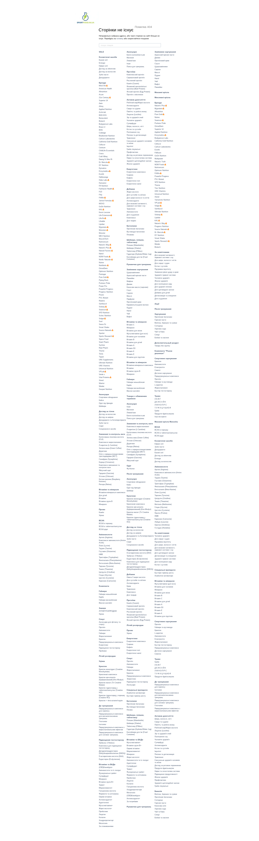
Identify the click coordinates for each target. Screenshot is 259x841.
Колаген (102, 817)
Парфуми (130, 299)
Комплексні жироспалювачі (110, 442)
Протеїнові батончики (135, 229)
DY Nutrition (103, 165)
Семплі (157, 370)
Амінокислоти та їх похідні (110, 770)
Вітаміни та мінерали (109, 489)
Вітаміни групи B (106, 501)
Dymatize (102, 168)
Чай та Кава (159, 332)
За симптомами (162, 252)
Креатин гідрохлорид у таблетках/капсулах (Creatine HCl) (111, 690)
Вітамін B (130, 340)
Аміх (101, 103)
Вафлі (129, 317)
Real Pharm (103, 348)
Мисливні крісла (162, 97)
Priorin (101, 295)
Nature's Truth (160, 162)
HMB (101, 554)
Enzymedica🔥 (105, 171)
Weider (101, 386)
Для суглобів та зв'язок (136, 195)
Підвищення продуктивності (166, 774)
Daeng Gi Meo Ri (105, 159)
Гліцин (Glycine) (105, 575)
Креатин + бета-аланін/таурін (111, 701)
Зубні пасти (103, 75)
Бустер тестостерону (163, 391)
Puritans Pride (104, 283)
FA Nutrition (103, 186)
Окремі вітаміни (105, 797)
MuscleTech (103, 239)
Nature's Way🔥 (105, 245)
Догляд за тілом (106, 411)
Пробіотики (103, 811)
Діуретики (103, 451)
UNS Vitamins (104, 366)
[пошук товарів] (159, 45)
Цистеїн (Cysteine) (106, 578)
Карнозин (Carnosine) (107, 581)
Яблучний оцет (105, 470)
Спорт (102, 619)
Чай (128, 314)
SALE (101, 52)
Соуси (157, 64)
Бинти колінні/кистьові (136, 55)
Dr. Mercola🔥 (104, 162)
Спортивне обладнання (108, 397)
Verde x (102, 374)
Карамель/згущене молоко (138, 305)
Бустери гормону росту (136, 696)
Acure (101, 95)
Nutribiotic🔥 (104, 265)
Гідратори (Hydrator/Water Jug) (139, 254)
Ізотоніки (102, 724)
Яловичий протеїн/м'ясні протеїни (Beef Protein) (136, 87)
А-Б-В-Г (158, 399)
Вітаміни (102, 498)
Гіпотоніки (103, 721)
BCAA (101, 520)
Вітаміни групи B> (106, 782)
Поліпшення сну (133, 132)
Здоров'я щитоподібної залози (139, 161)
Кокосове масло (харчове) (137, 287)
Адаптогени (131, 763)
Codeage (102, 133)
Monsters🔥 (103, 230)
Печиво (130, 710)
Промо (102, 509)
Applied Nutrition (105, 109)
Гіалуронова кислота (107, 791)
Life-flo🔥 (102, 218)
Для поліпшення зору (163, 284)
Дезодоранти (104, 78)
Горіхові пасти (160, 320)
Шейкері (130, 491)
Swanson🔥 (103, 310)
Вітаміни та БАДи (107, 764)
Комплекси (131, 218)
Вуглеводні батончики (136, 232)
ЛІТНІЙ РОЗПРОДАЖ (108, 611)
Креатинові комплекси (108, 674)
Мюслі (129, 296)
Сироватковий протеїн (136, 78)
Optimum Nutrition (106, 271)
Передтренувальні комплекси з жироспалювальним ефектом (111, 728)
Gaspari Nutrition (105, 389)
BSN (101, 130)
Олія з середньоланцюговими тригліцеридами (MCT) (111, 455)
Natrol (101, 254)
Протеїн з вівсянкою (135, 95)
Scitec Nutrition (105, 316)
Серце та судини (133, 109)
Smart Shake (104, 327)
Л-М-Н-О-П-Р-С (161, 405)
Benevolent (103, 118)
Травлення (131, 138)
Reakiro (102, 301)
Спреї (101, 426)
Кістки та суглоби (134, 129)
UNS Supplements (106, 360)
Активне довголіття (136, 100)
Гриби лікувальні (133, 149)
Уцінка (101, 515)
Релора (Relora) (105, 484)
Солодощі (159, 326)
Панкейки (130, 278)
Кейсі (129, 485)
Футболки (130, 469)
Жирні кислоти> (105, 808)
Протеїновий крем (134, 302)
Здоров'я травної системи (165, 275)
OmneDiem (103, 268)
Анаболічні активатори (136, 693)
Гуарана (130, 175)
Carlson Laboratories (107, 139)
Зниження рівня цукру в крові (166, 272)
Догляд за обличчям (107, 69)
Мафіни (130, 281)
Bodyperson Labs (106, 124)
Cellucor (102, 145)
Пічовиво (130, 235)
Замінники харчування (137, 269)
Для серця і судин (162, 263)
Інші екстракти (160, 417)
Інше (128, 64)
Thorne (101, 351)
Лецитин (102, 814)
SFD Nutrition (104, 313)
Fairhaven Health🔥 (106, 189)
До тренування (106, 706)
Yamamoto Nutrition (162, 200)
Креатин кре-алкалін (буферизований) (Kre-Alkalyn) (111, 678)
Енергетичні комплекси (136, 172)
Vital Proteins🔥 (105, 377)
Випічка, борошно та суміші (166, 323)
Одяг (129, 466)
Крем (129, 586)
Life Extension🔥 (105, 215)
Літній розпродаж (107, 656)
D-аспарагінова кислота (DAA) (111, 756)
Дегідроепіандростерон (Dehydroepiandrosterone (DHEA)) (112, 752)
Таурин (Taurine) (105, 548)
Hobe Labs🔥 (104, 180)
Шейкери (102, 406)
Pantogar (102, 274)
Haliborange (103, 177)
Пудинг (129, 308)
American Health (105, 89)
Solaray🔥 (103, 307)
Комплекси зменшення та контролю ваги (109, 466)
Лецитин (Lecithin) (134, 114)
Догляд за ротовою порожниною (140, 155)
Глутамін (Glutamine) (107, 551)
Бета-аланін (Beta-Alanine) (109, 563)
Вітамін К (130, 351)
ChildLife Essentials (106, 151)
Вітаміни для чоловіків (136, 337)
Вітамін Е (130, 354)
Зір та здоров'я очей (135, 117)
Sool (100, 321)
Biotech (102, 121)
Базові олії (103, 60)
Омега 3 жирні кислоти (136, 577)
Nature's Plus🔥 (105, 248)
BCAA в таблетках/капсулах (110, 526)
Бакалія (158, 791)
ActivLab (102, 112)
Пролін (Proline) (161, 513)
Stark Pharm (104, 342)
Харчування (160, 314)
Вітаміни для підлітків (136, 357)
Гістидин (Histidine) (162, 528)
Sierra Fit (102, 324)
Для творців (131, 595)
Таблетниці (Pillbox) (134, 251)
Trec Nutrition (160, 188)
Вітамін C (130, 325)
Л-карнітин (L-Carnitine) (108, 445)
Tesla (101, 354)
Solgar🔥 (102, 319)
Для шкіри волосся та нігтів (138, 198)
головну (119, 38)
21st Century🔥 (105, 98)
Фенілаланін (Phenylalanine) (110, 560)
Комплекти (104, 586)
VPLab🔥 (102, 372)
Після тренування (135, 474)
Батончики (132, 226)
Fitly (100, 195)
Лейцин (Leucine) (161, 522)
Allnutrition (103, 92)
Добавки (131, 189)
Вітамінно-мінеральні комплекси (112, 492)
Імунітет (130, 146)
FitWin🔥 (102, 198)
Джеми (129, 284)
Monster (102, 233)
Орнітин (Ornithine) (162, 525)
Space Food (103, 339)
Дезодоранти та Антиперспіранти (112, 420)
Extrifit (101, 174)
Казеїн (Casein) (133, 84)
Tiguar (101, 357)
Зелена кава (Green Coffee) (138, 438)
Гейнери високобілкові (108, 600)
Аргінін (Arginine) (105, 537)
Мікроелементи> (105, 788)
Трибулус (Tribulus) (106, 743)
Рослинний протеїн (134, 81)
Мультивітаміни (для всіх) (137, 334)
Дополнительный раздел (167, 343)
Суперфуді (159, 742)
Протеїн (102, 627)
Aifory (101, 106)
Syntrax (102, 345)
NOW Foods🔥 (105, 257)
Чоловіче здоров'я (134, 120)
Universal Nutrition (106, 369)
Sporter (102, 333)
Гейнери (103, 591)
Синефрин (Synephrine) (108, 459)
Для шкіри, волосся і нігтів (165, 260)
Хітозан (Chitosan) (106, 476)
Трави (157, 396)
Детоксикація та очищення (165, 296)
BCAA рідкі (103, 529)
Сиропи (130, 293)
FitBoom (158, 153)
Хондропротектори (134, 790)
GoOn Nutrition (104, 207)
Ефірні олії (103, 66)
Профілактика (132, 152)
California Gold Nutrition (108, 142)
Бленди (102, 63)
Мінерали (103, 504)
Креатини (131, 496)
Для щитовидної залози (164, 290)
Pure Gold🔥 (104, 277)
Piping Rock (103, 280)
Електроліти (160, 367)
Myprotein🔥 (104, 227)
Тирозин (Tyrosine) (106, 566)
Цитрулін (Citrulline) (107, 572)
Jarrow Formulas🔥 (106, 201)
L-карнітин (159, 385)
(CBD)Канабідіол (105, 767)
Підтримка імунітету (163, 269)
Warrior (101, 383)
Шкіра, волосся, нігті (135, 126)
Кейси (101, 400)
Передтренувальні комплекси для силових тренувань (111, 733)
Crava (101, 154)
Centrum (102, 148)
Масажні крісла (162, 92)
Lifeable (102, 221)
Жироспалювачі (105, 636)
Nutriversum (103, 242)
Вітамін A (130, 345)
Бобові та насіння (162, 338)
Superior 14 (103, 100)
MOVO (101, 204)
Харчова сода (160, 329)
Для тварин (131, 221)
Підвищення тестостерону (109, 648)
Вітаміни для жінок (134, 331)
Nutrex (101, 263)
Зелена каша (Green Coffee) (110, 448)
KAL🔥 (101, 210)
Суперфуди (131, 123)
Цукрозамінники (133, 272)
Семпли (158, 654)
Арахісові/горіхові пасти (136, 275)
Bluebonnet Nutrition (107, 136)
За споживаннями (106, 826)
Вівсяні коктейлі (105, 603)
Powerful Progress (106, 289)
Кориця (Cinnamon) (106, 462)
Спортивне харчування (166, 358)
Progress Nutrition (106, 292)
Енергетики (103, 645)
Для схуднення (133, 215)
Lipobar (102, 224)
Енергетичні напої (134, 184)
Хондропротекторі (106, 820)
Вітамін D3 (131, 348)
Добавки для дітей (162, 293)
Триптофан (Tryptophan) (108, 557)
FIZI (100, 192)
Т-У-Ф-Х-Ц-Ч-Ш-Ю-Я (163, 408)
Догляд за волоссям (107, 72)
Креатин (102, 639)
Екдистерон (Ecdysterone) (109, 759)
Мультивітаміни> (106, 806)
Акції (157, 304)
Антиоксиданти (133, 106)
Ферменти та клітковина (108, 794)
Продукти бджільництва (164, 414)
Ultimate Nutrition (105, 363)
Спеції (157, 335)
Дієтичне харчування (163, 373)
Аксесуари (104, 394)
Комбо (101, 512)
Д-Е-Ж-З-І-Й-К (160, 402)
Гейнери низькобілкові (108, 594)
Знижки (102, 608)
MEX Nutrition (104, 236)
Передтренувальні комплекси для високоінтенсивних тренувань (111, 716)
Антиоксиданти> (105, 800)
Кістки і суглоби (161, 266)
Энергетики (131, 679)
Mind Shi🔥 (103, 86)
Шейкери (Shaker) (134, 248)
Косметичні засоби (108, 57)
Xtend (101, 380)
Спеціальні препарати (137, 690)
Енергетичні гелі (133, 181)
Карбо (101, 597)
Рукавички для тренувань (139, 264)
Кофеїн (130, 178)
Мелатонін (103, 823)
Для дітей (103, 495)
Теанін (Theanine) (106, 569)
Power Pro (103, 286)
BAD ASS (103, 115)
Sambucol (103, 304)
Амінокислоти (105, 534)
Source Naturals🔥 (106, 330)
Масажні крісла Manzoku (166, 422)
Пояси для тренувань (135, 67)
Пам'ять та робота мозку (137, 112)
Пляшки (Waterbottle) (135, 245)
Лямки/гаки (131, 61)
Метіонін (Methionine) (163, 504)
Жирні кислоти (133, 192)
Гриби (157, 411)
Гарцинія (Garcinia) (106, 473)
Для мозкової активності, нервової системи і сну (137, 205)
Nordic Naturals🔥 (106, 260)
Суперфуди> (132, 766)
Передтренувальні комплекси (111, 642)
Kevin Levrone (104, 212)
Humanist (102, 183)
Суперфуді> (104, 776)
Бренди (102, 83)
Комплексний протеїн (135, 75)
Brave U (102, 127)
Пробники (103, 651)
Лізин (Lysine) (104, 546)
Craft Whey (103, 156)
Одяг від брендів (106, 403)
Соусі (129, 290)
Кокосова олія (160, 806)
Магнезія (130, 58)
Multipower (159, 159)
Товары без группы (162, 346)
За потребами (132, 801)
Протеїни (131, 72)
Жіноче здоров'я (133, 164)
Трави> (102, 785)
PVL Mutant (103, 298)
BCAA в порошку (106, 523)
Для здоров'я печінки (163, 287)
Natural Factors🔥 (106, 251)
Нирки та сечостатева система (139, 158)
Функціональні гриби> (108, 773)
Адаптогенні (104, 803)
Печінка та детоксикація (136, 135)
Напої (129, 311)
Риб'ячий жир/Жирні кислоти (138, 103)
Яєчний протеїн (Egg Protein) (138, 92)
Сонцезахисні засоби (107, 429)
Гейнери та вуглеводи (163, 382)
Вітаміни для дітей (134, 342)
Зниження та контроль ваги (112, 434)
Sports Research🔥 (106, 336)
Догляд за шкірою (106, 417)
